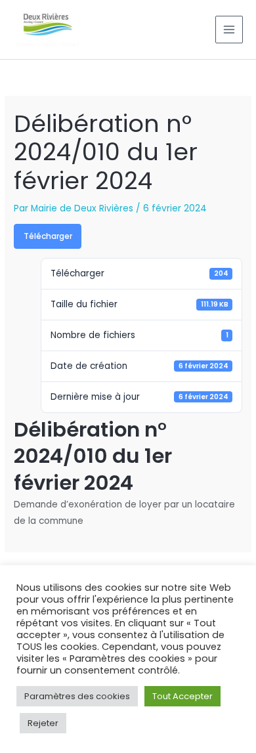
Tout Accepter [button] (182, 696)
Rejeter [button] (43, 723)
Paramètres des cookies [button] (77, 696)
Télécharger (48, 236)
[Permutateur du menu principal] (229, 30)
